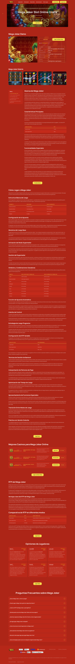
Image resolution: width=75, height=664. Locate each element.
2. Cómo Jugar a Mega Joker (15, 95)
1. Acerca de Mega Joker (14, 93)
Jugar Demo (45, 39)
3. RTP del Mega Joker (13, 96)
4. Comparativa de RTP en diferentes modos (14, 99)
